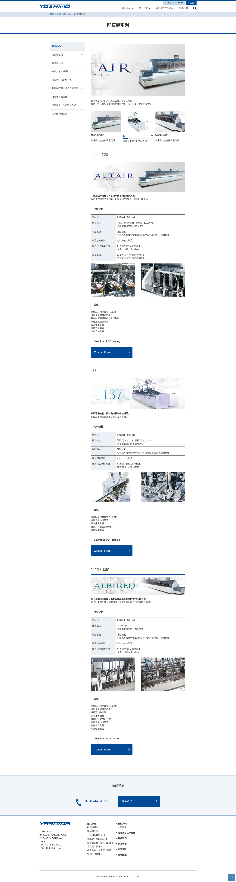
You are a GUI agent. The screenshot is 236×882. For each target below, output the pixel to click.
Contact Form (102, 352)
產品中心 (126, 8)
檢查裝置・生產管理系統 (64, 105)
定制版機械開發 (59, 113)
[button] (138, 70)
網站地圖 (122, 844)
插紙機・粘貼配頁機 (62, 80)
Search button (195, 8)
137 (125, 136)
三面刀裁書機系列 (60, 71)
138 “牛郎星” (97, 135)
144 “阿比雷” (161, 135)
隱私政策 (122, 855)
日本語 (169, 3)
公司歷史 (122, 827)
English (180, 3)
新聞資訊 (122, 849)
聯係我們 (183, 8)
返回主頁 (231, 876)
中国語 (191, 3)
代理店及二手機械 (165, 8)
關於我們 (143, 8)
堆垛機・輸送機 (59, 97)
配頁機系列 (57, 54)
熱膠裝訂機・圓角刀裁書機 (65, 88)
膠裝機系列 (57, 63)
